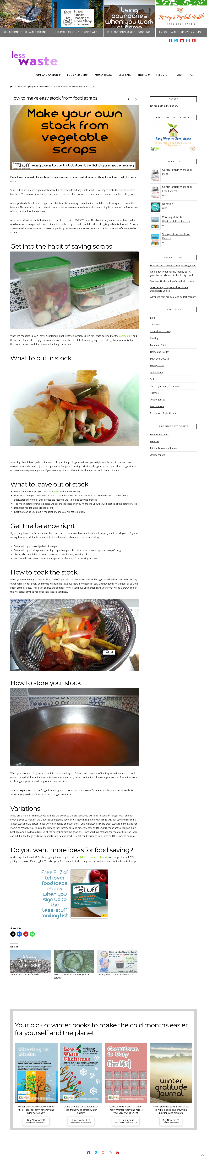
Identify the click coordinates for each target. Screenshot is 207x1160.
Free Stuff (138, 1148)
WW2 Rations (157, 406)
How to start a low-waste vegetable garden (173, 265)
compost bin (125, 335)
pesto (57, 491)
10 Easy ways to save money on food (115, 974)
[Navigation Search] (192, 75)
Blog (152, 317)
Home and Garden (159, 351)
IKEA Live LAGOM (159, 358)
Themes (154, 392)
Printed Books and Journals (164, 448)
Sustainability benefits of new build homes (172, 281)
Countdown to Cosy (160, 331)
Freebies (154, 441)
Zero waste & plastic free (163, 413)
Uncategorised (157, 399)
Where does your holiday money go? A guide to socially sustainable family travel (171, 273)
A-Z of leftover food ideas (93, 857)
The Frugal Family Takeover (164, 386)
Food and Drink (158, 345)
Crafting (154, 338)
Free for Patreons (159, 434)
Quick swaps (156, 372)
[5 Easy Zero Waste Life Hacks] (30, 961)
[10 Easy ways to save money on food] (117, 961)
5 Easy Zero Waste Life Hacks (24, 974)
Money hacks (157, 365)
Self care (154, 379)
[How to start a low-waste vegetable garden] (74, 961)
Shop (149, 1148)
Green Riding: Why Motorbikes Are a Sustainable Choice (169, 289)
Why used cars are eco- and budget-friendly (173, 296)
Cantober (155, 324)
